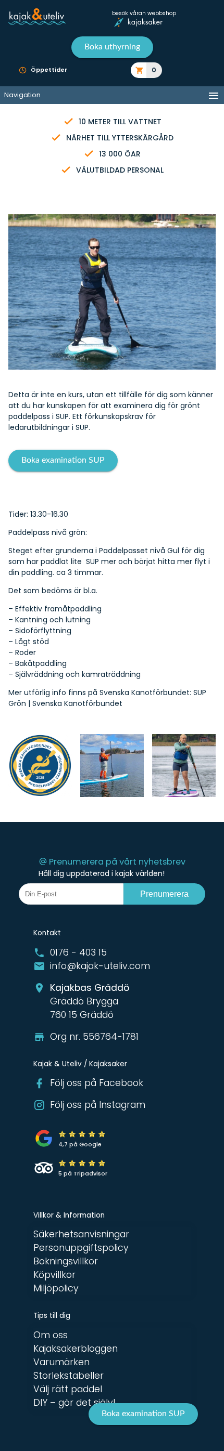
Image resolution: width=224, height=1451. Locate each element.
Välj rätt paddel (67, 1389)
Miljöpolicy (56, 1288)
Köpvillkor (54, 1275)
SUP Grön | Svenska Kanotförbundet (107, 698)
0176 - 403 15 (78, 952)
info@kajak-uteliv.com (100, 966)
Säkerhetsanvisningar (81, 1234)
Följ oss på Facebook (96, 1083)
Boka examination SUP (63, 460)
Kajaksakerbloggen (75, 1348)
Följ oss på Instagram (97, 1105)
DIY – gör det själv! (74, 1402)
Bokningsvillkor (65, 1261)
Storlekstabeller (68, 1375)
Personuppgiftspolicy (81, 1247)
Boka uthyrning (112, 47)
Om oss (50, 1335)
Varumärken (61, 1362)
